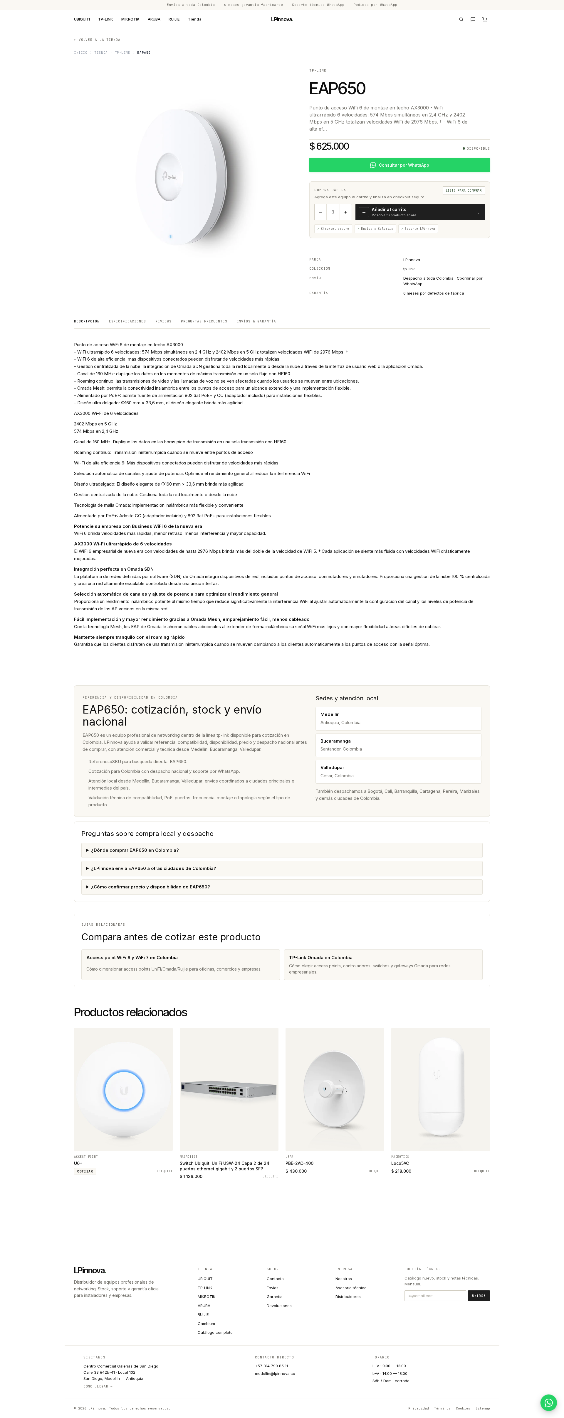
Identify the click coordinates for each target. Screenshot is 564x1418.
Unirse (479, 1296)
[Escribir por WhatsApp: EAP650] (548, 1403)
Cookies (463, 1408)
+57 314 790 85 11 (271, 1365)
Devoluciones (279, 1305)
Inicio (80, 52)
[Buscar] (461, 19)
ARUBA (154, 19)
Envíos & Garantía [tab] (256, 321)
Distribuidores (348, 1296)
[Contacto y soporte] (473, 19)
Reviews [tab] (163, 321)
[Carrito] (484, 19)
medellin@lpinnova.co (275, 1373)
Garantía (275, 1296)
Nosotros (343, 1278)
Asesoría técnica (351, 1287)
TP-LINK (105, 19)
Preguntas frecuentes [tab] (204, 321)
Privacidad (418, 1408)
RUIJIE (174, 19)
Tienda (195, 19)
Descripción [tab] (87, 321)
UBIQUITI (82, 19)
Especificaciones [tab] (127, 321)
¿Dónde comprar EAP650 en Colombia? (135, 850)
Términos (442, 1408)
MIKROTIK (130, 19)
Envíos (272, 1287)
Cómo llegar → (98, 1386)
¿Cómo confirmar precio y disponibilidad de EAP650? (150, 887)
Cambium (206, 1323)
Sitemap (483, 1408)
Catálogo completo (215, 1332)
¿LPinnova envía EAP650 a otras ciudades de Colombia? (153, 868)
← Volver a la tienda (97, 40)
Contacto (275, 1278)
